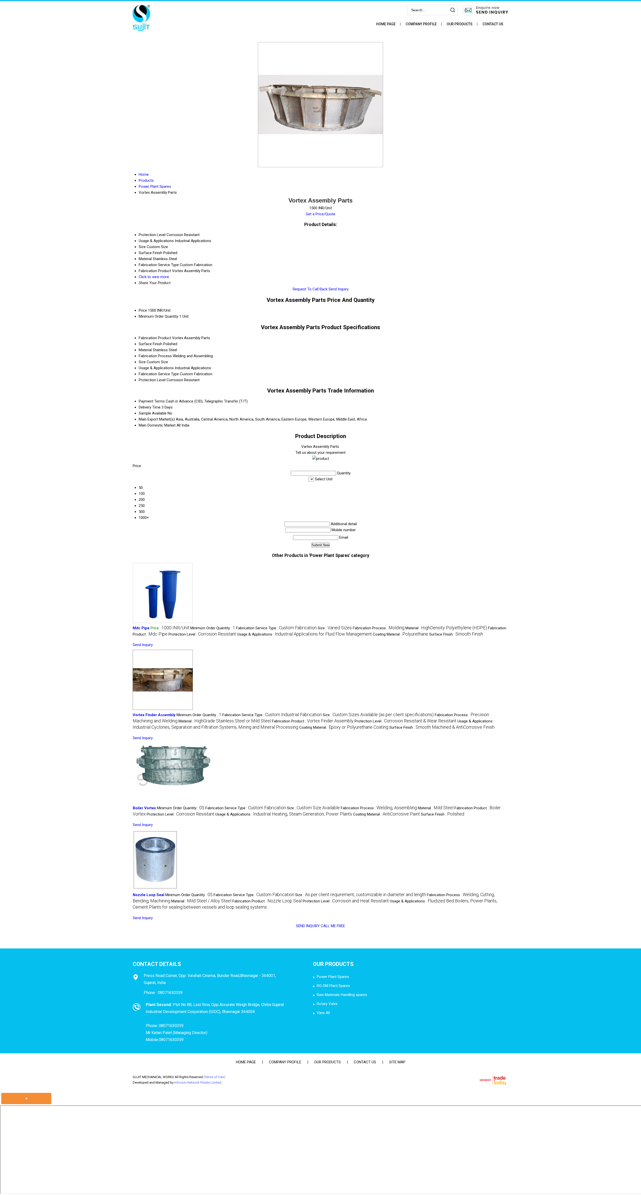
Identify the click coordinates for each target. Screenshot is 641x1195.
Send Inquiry (339, 289)
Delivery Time (150, 407)
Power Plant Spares (333, 976)
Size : (335, 628)
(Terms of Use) (214, 1077)
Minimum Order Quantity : (212, 628)
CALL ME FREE (333, 926)
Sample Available (153, 413)
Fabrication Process (155, 356)
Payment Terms (152, 401)
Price (143, 310)
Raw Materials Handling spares (342, 994)
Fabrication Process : (378, 628)
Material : (446, 628)
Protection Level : (202, 634)
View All (323, 1013)
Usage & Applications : (304, 634)
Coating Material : (400, 634)
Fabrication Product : (313, 721)
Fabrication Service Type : (276, 628)
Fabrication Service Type (159, 374)
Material (145, 350)
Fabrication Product (155, 338)
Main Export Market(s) (157, 419)
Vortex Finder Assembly (154, 715)
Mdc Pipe (141, 628)
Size (142, 362)
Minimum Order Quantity (158, 316)
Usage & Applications (156, 368)
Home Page (386, 24)
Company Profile (421, 24)
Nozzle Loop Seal (148, 895)
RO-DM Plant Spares (333, 985)
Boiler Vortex (144, 808)
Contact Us (493, 24)
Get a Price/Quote (320, 214)
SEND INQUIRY (308, 926)
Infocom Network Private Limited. (198, 1082)
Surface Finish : (456, 634)
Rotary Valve (327, 1004)
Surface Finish (150, 344)
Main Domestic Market (157, 425)
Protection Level (152, 380)
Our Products (459, 24)
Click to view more (154, 277)
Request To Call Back (310, 289)
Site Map (397, 1062)
